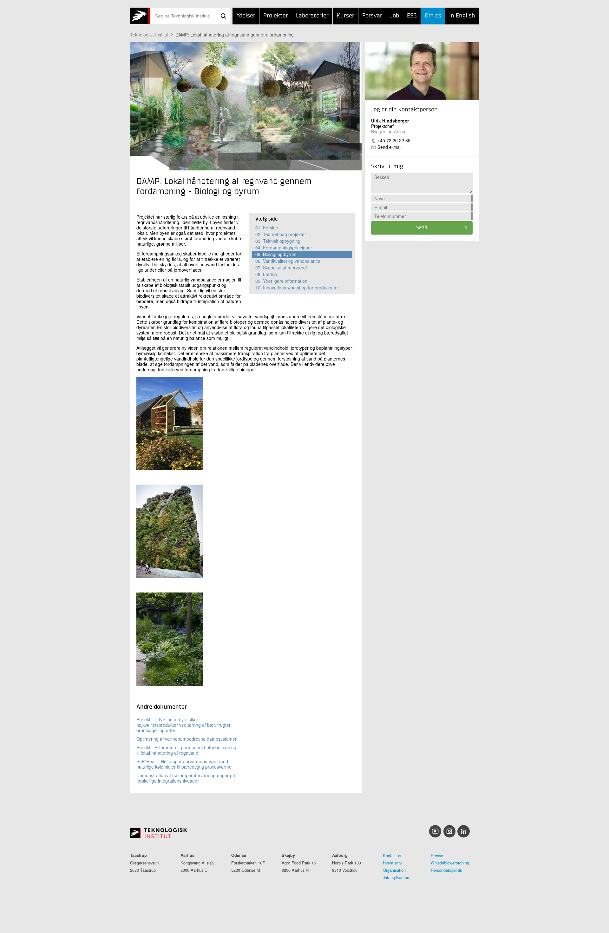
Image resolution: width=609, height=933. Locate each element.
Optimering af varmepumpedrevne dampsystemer (186, 739)
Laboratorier (312, 16)
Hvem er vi (392, 863)
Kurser (345, 16)
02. (280, 234)
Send (421, 227)
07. (281, 267)
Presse (437, 855)
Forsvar (372, 16)
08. (266, 274)
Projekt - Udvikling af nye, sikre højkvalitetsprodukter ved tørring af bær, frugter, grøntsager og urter (184, 724)
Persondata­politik (446, 870)
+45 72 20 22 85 (393, 140)
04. (283, 247)
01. (266, 227)
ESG (412, 16)
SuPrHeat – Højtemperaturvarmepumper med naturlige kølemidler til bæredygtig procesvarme (184, 764)
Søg (223, 16)
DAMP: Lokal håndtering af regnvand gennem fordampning (234, 34)
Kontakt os (392, 855)
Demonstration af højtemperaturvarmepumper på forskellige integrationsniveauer (185, 778)
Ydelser (245, 16)
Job (394, 16)
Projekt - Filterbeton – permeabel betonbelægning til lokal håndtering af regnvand (186, 750)
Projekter (275, 16)
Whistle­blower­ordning (450, 863)
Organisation (394, 870)
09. (281, 281)
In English (462, 16)
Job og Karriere (396, 877)
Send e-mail (389, 147)
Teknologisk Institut (149, 34)
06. (287, 261)
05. (276, 254)
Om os (433, 16)
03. (277, 241)
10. (297, 287)
